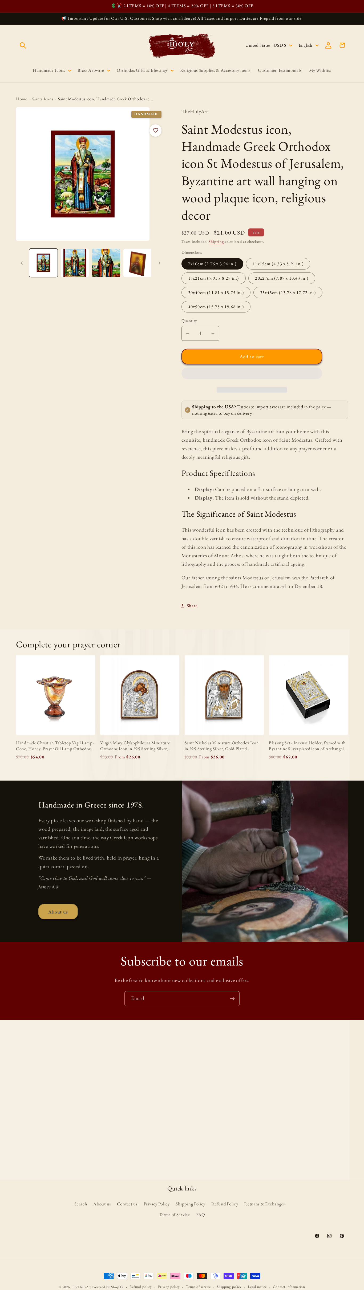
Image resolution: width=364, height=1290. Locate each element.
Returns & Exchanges (264, 1204)
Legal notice (257, 1286)
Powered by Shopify (107, 1287)
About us (58, 912)
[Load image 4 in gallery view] (137, 263)
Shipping (216, 241)
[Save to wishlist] (155, 130)
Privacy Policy (157, 1204)
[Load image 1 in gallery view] (43, 263)
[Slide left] (22, 263)
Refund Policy (224, 1204)
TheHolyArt (81, 1287)
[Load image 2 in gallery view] (75, 263)
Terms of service (198, 1286)
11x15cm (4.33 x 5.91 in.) (278, 264)
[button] (251, 374)
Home (21, 99)
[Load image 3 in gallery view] (106, 263)
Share (192, 605)
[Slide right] (159, 263)
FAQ (200, 1214)
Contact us (127, 1204)
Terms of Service (174, 1214)
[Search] (23, 45)
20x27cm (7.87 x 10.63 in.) (281, 278)
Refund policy (141, 1286)
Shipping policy (229, 1286)
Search (80, 1204)
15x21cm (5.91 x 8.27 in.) (213, 278)
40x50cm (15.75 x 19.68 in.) (216, 307)
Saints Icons (42, 99)
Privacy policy (169, 1286)
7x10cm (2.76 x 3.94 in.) (212, 264)
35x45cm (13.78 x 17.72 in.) (288, 292)
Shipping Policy (190, 1204)
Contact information (289, 1286)
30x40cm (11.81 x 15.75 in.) (216, 292)
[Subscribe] (232, 998)
